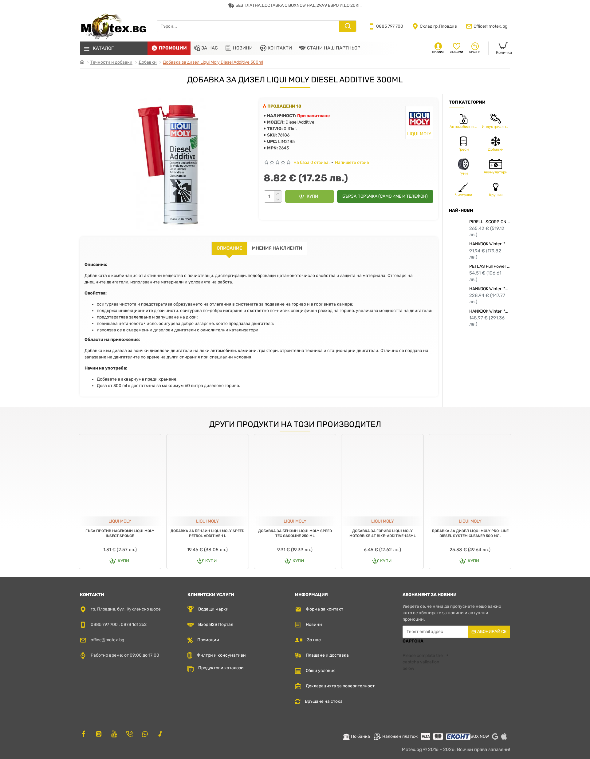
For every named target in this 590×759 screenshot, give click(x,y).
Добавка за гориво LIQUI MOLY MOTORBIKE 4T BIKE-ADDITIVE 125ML (382, 533)
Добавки (148, 62)
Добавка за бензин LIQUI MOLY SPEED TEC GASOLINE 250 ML (295, 533)
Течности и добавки (111, 62)
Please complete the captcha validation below (423, 662)
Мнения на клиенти (277, 248)
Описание (229, 248)
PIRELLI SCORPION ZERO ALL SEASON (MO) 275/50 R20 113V (489, 221)
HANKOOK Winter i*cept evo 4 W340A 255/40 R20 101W (489, 288)
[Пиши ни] (129, 734)
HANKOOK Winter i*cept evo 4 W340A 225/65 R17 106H (489, 311)
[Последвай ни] (83, 734)
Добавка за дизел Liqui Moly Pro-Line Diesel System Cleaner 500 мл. (470, 533)
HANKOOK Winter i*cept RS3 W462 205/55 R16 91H (489, 244)
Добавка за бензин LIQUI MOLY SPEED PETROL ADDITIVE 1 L (207, 533)
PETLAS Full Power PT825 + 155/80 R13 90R (489, 266)
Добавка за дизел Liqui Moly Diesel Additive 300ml (213, 62)
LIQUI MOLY (119, 521)
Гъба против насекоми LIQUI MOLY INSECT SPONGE (119, 533)
